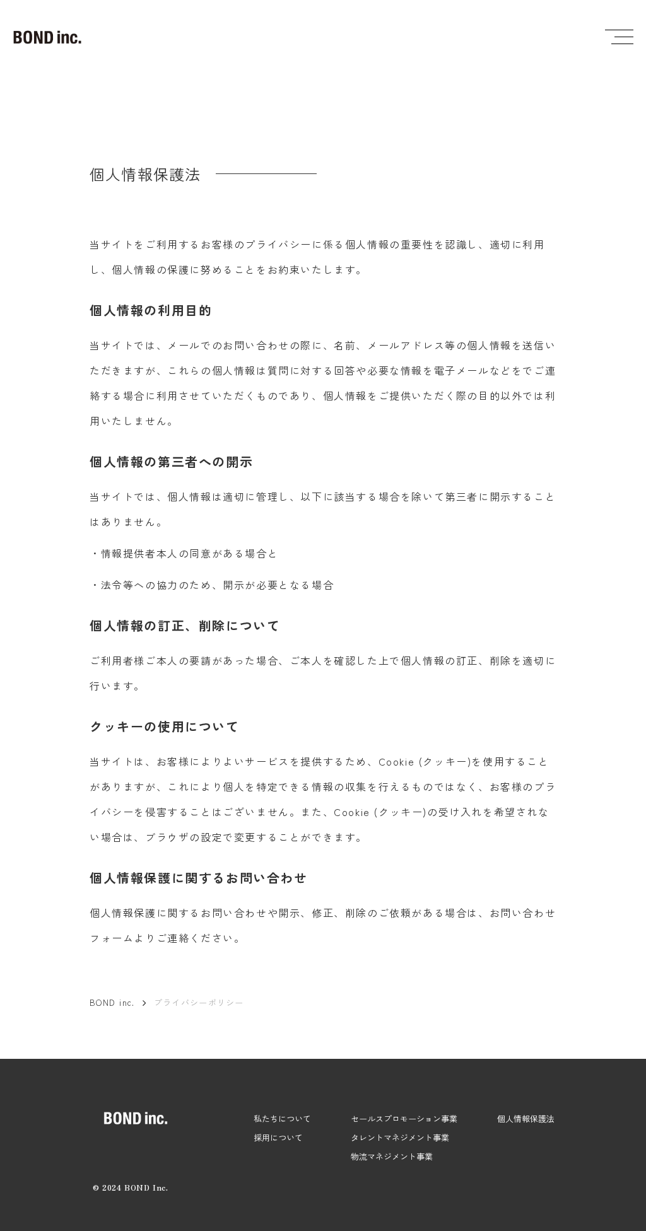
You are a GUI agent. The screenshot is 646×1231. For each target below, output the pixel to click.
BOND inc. (112, 1002)
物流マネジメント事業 (392, 1156)
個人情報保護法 (526, 1118)
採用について (278, 1137)
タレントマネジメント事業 (400, 1137)
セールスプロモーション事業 (404, 1118)
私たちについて (282, 1118)
